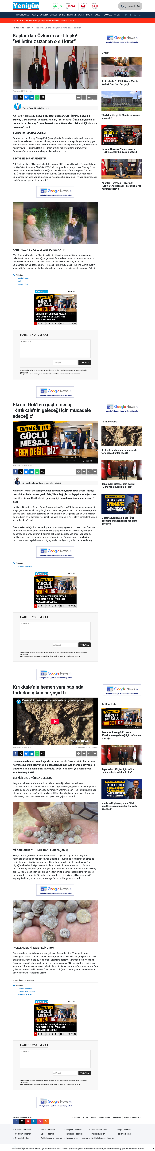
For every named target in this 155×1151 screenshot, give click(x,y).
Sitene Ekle (117, 1117)
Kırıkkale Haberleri (25, 566)
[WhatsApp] (37, 97)
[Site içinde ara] (139, 15)
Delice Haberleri (98, 1134)
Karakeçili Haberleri (74, 1134)
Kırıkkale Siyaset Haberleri (77, 1138)
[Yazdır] (78, 97)
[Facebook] (15, 97)
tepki (19, 281)
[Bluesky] (26, 97)
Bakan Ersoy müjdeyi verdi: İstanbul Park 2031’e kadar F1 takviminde (55, 20)
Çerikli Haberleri (22, 1138)
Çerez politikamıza (130, 1149)
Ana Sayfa (20, 28)
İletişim (93, 1117)
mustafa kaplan (24, 278)
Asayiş (35, 15)
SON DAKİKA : (17, 20)
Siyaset (53, 15)
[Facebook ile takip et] (130, 15)
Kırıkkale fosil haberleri (26, 991)
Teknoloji (107, 15)
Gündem (44, 15)
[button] (83, 97)
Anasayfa (76, 1117)
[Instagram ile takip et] (40, 1121)
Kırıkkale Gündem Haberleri (102, 1138)
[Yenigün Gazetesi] (26, 6)
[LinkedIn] (31, 97)
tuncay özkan (23, 284)
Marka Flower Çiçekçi (132, 1117)
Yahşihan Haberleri (73, 1130)
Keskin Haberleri (48, 1130)
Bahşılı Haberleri (124, 1130)
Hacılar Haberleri (124, 1134)
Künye (85, 1117)
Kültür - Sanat (93, 15)
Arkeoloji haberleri (25, 994)
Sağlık (81, 15)
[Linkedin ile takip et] (34, 1121)
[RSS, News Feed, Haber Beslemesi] (46, 1121)
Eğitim (62, 15)
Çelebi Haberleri (47, 1134)
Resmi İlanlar (23, 15)
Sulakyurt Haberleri (23, 1134)
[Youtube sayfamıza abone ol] (28, 1121)
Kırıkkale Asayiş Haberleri (51, 1138)
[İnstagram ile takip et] (125, 15)
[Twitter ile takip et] (135, 15)
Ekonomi (71, 15)
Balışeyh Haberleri (99, 1130)
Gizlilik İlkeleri (104, 1117)
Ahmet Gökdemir (30, 483)
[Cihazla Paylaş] (42, 97)
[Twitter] (20, 97)
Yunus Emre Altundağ (32, 108)
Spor (117, 15)
